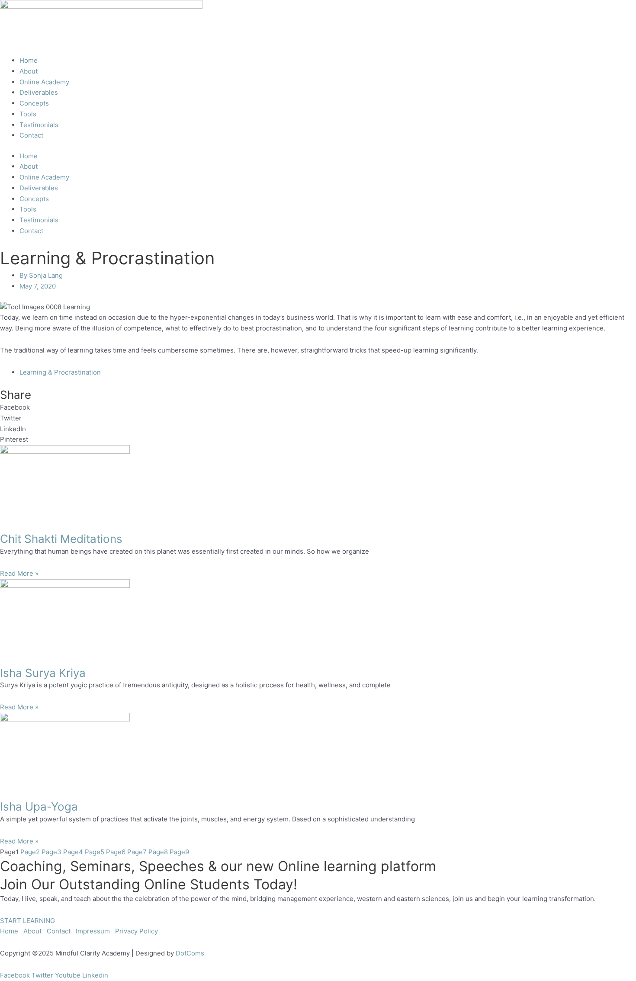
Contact (31, 135)
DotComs (190, 953)
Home (28, 60)
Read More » (19, 573)
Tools (27, 114)
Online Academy (44, 82)
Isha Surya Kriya (43, 673)
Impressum (93, 931)
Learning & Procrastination (60, 372)
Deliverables (38, 92)
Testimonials (38, 125)
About (28, 71)
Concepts (34, 103)
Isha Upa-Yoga (39, 806)
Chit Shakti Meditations (61, 538)
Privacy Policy (136, 931)
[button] (318, 407)
